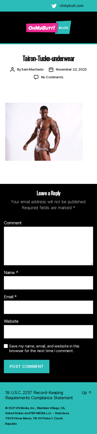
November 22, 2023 (71, 69)
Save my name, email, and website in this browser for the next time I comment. (44, 348)
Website (11, 321)
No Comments (52, 77)
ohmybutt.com (72, 5)
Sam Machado (32, 69)
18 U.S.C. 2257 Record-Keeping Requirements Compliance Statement (39, 395)
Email (10, 297)
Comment (13, 223)
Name (11, 272)
